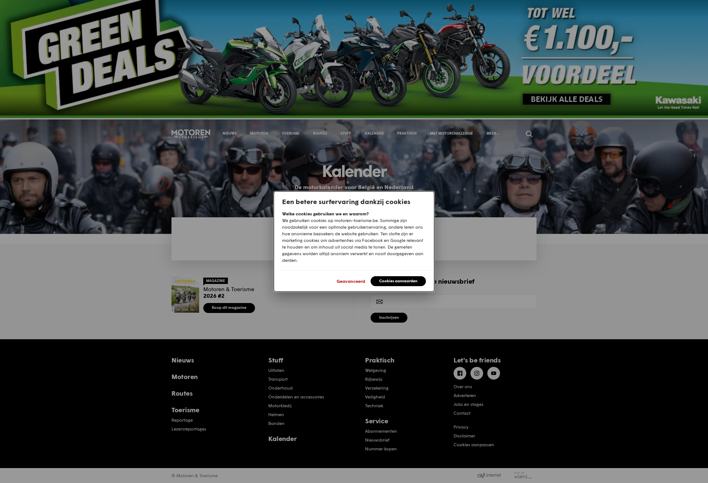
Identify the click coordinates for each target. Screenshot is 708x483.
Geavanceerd (351, 281)
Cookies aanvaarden (398, 280)
